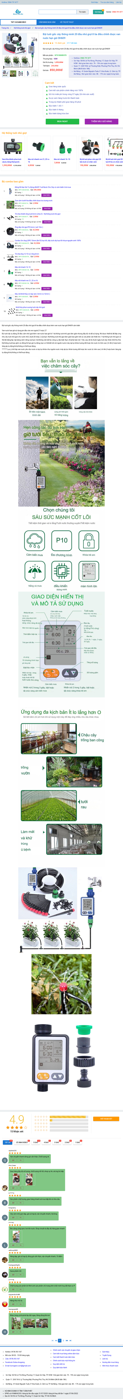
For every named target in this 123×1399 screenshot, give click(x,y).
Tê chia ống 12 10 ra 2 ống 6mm (27, 254)
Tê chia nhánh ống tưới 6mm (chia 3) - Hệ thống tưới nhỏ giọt (37, 214)
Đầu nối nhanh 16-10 (10, 159)
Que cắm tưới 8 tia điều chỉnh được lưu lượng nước (33, 201)
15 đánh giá (60, 43)
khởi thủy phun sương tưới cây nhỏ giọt (30, 307)
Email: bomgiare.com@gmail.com (18, 1366)
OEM (55, 59)
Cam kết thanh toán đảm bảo (64, 1357)
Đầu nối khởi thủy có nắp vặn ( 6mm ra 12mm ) (32, 294)
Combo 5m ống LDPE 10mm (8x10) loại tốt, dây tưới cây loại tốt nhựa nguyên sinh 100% (48, 240)
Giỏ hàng (98, 12)
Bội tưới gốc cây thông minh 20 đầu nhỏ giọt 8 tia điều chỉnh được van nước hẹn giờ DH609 (68, 28)
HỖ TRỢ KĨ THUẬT (67, 22)
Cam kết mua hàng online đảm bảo (66, 1354)
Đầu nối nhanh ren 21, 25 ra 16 (26, 280)
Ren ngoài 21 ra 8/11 (88, 159)
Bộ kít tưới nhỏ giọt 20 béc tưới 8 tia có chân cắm (64, 160)
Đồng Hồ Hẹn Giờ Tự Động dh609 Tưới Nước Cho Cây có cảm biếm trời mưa (43, 187)
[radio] (8, 1127)
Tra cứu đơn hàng (107, 2)
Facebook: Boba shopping (15, 1362)
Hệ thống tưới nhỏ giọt (22, 28)
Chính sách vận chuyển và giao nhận (66, 1350)
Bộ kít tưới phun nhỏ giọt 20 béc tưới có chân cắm (38, 160)
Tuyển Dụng (106, 1355)
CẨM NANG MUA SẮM (47, 22)
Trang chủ (6, 28)
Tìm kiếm (82, 12)
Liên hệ (118, 2)
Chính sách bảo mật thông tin (64, 1361)
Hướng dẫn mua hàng (110, 1362)
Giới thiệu (94, 2)
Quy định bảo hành (60, 1368)
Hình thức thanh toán (110, 1366)
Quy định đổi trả (59, 1364)
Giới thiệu (105, 1352)
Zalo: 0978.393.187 (12, 1359)
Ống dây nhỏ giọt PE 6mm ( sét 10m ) (29, 227)
